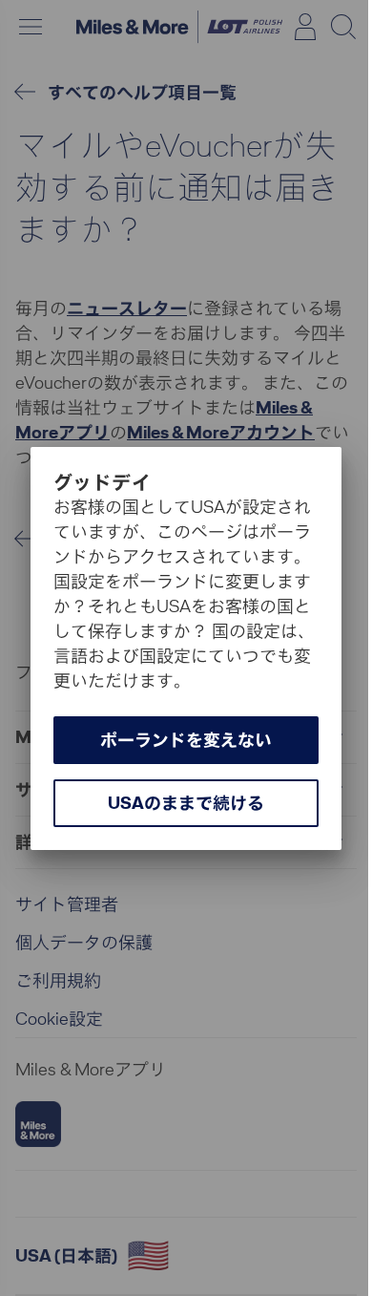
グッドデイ (102, 482)
